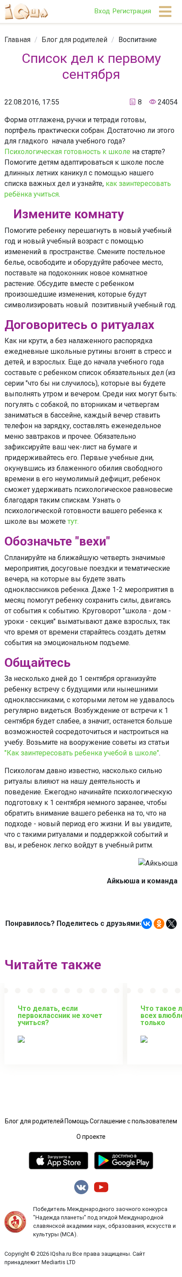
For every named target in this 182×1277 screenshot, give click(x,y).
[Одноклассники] (159, 923)
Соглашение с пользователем (133, 1121)
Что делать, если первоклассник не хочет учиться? (60, 1015)
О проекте (91, 1136)
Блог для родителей (74, 39)
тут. (73, 521)
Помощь (76, 1121)
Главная (17, 39)
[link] (17, 39)
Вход (102, 11)
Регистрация (131, 11)
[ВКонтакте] (146, 923)
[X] (171, 923)
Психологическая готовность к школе (67, 151)
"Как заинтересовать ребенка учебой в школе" (81, 753)
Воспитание (137, 39)
